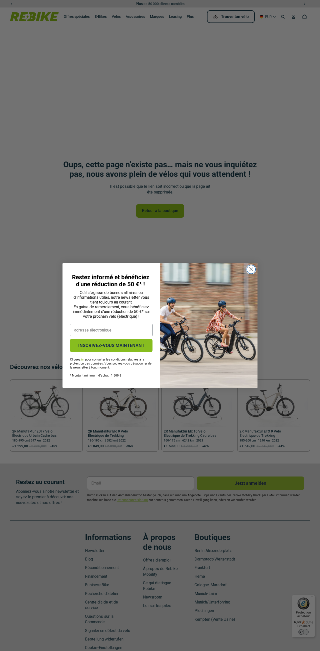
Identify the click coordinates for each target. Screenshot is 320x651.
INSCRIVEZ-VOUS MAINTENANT (111, 345)
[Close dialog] (251, 269)
